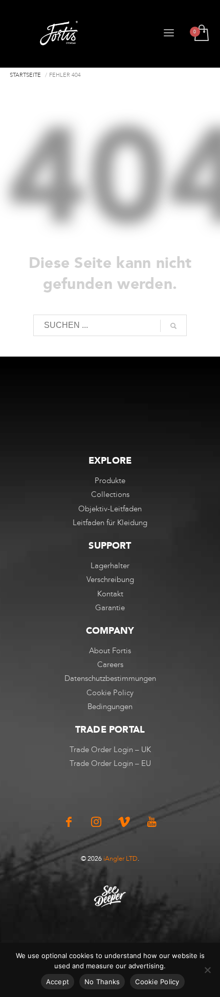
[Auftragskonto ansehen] (200, 34)
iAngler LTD (120, 858)
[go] (173, 326)
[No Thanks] (207, 970)
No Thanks (102, 982)
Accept (58, 982)
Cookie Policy (157, 982)
